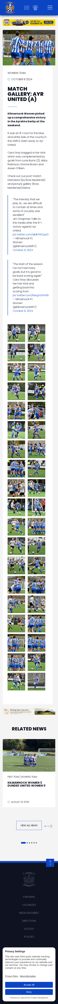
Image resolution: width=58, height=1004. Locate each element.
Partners (29, 897)
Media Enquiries (29, 913)
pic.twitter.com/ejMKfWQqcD (31, 234)
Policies (29, 937)
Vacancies (29, 905)
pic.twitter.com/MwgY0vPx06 (31, 295)
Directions (29, 921)
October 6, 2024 (23, 250)
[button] (48, 826)
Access (29, 929)
